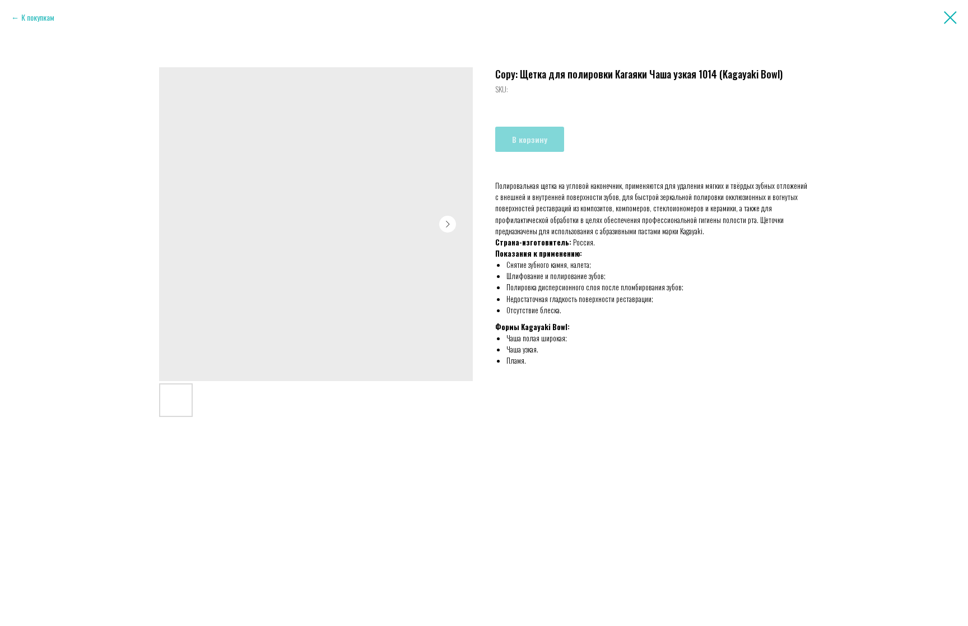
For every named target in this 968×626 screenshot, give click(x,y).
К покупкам (37, 17)
